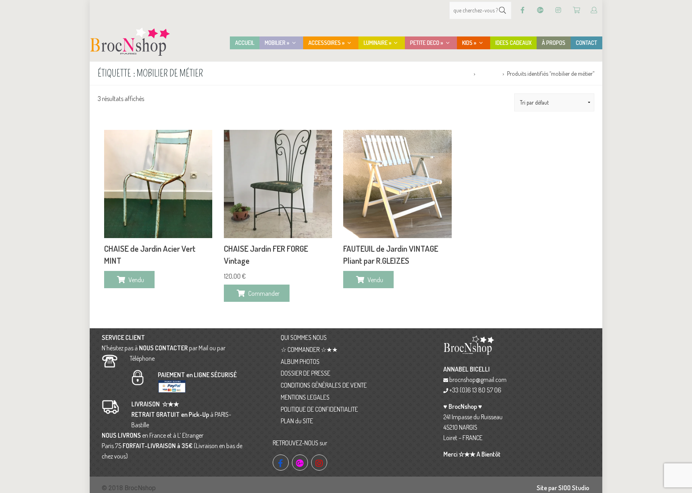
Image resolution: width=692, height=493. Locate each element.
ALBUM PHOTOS (300, 362)
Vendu (136, 280)
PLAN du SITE (297, 421)
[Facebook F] (522, 10)
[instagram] (319, 463)
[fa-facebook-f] (281, 463)
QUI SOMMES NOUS (304, 337)
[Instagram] (558, 10)
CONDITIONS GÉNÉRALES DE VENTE (324, 385)
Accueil (462, 73)
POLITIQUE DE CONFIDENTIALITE (319, 409)
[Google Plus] (540, 10)
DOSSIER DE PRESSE (305, 373)
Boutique (488, 73)
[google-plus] (300, 463)
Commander (264, 293)
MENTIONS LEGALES (305, 397)
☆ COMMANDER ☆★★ (309, 350)
